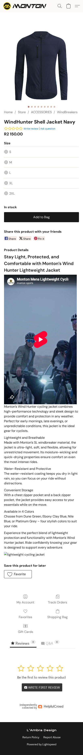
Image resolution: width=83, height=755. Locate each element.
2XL (12, 193)
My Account (25, 602)
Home (8, 112)
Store (22, 112)
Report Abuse (52, 737)
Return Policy (30, 737)
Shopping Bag (57, 617)
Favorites (25, 617)
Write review (31, 128)
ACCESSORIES (41, 112)
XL (11, 183)
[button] (26, 6)
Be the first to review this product (41, 677)
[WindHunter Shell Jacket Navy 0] (41, 65)
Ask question (47, 128)
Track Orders (57, 602)
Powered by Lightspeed (41, 744)
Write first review (43, 687)
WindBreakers (67, 112)
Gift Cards (25, 632)
